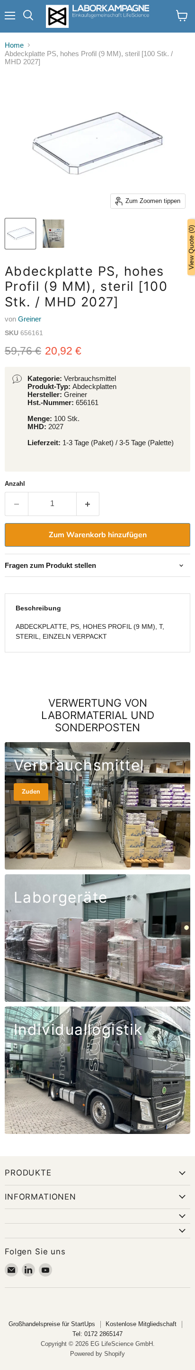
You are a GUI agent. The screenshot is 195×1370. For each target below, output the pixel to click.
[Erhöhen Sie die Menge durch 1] (88, 504)
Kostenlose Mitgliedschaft (141, 1324)
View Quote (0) (191, 247)
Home (14, 45)
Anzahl (15, 483)
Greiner (29, 319)
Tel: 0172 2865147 (97, 1333)
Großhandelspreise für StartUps (52, 1324)
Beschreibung (38, 608)
